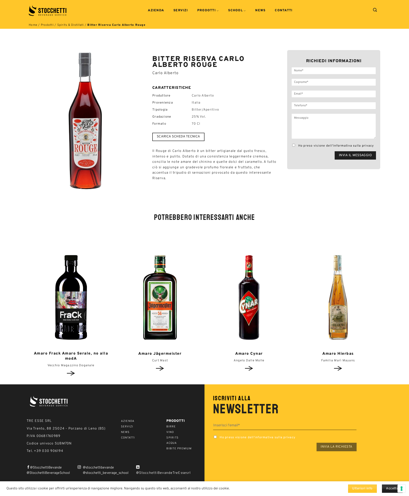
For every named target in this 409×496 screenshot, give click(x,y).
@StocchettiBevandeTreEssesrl (163, 473)
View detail (71, 373)
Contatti (283, 10)
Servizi (180, 10)
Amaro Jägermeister (159, 353)
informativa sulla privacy (353, 146)
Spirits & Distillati (70, 25)
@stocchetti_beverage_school (105, 473)
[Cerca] (375, 10)
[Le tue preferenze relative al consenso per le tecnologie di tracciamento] (401, 488)
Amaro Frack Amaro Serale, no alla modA (71, 356)
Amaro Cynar (249, 353)
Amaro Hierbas (338, 353)
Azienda (156, 10)
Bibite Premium (179, 448)
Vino (170, 432)
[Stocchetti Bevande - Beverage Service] (48, 10)
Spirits (172, 438)
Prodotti (206, 11)
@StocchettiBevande (46, 468)
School (235, 11)
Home (33, 25)
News (260, 10)
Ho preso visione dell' (335, 146)
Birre (171, 426)
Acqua (171, 443)
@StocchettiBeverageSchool (48, 473)
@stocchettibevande (98, 468)
